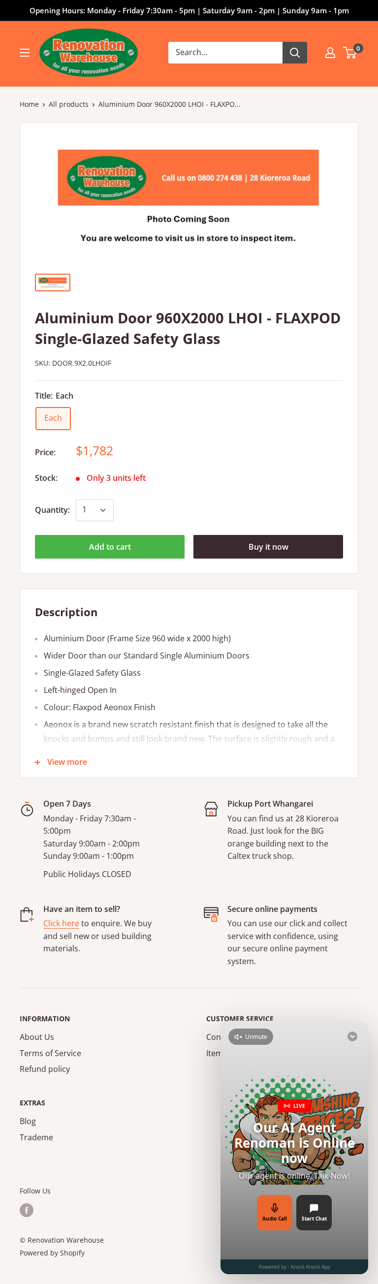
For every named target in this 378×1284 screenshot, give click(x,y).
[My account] (330, 52)
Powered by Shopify (52, 1252)
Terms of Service (50, 1053)
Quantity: (52, 509)
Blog (28, 1121)
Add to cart (110, 546)
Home (29, 104)
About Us (37, 1037)
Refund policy (45, 1069)
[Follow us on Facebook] (26, 1210)
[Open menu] (25, 53)
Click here (61, 923)
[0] (350, 53)
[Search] (295, 52)
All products (69, 104)
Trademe (36, 1137)
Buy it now (268, 546)
